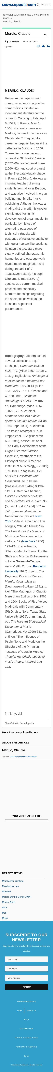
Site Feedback (26, 1029)
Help (26, 1020)
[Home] (19, 4)
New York (28, 541)
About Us (31, 1010)
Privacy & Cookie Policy (26, 1038)
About (23, 757)
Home (19, 1010)
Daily (26, 1056)
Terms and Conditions (26, 1047)
